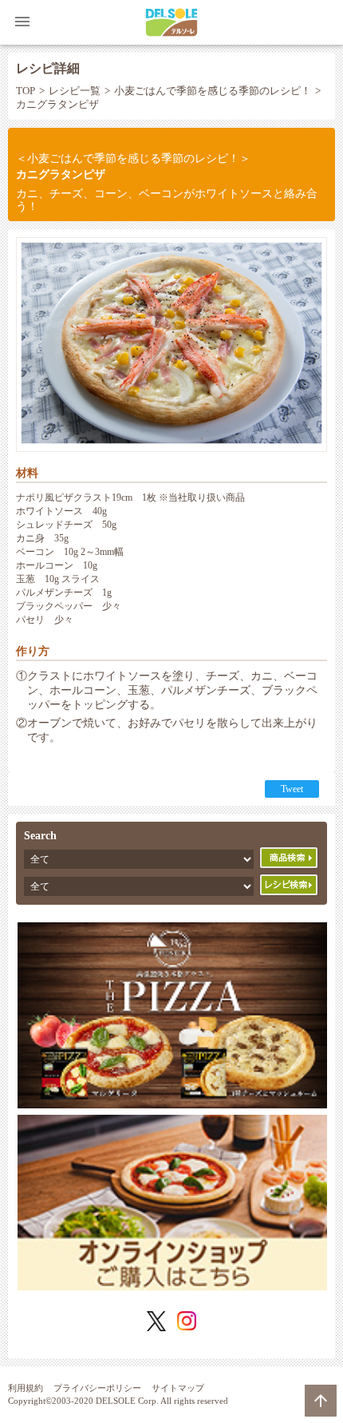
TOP (25, 91)
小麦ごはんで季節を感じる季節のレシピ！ (212, 91)
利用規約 (25, 1388)
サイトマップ (178, 1388)
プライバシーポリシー (97, 1388)
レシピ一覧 (75, 91)
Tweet (292, 789)
